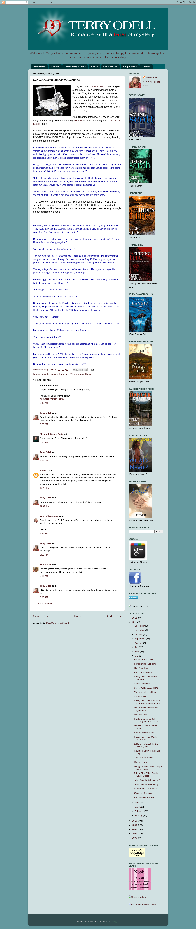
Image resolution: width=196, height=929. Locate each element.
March (138, 807)
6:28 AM (44, 442)
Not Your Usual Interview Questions (146, 708)
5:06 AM (44, 576)
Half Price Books (142, 668)
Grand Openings (142, 683)
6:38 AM (44, 460)
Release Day (140, 714)
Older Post (114, 616)
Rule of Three (140, 762)
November (140, 630)
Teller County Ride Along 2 (147, 780)
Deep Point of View (143, 793)
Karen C (44, 470)
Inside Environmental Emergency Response (146, 720)
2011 (134, 622)
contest (78, 120)
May (137, 656)
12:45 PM (44, 506)
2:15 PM (44, 533)
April (137, 802)
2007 (135, 833)
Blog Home (39, 66)
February (139, 811)
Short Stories (110, 66)
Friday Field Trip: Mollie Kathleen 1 (145, 677)
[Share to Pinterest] (86, 369)
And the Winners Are (144, 732)
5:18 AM (44, 403)
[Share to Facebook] (83, 369)
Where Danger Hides (80, 374)
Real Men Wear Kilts (144, 659)
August (138, 643)
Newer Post (41, 616)
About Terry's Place (75, 66)
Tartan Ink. (64, 374)
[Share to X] (80, 369)
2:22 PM (44, 555)
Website (55, 66)
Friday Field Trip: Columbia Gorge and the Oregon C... (148, 701)
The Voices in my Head (145, 692)
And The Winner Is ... (144, 672)
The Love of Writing (143, 757)
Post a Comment (45, 603)
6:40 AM (44, 597)
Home (78, 616)
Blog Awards (130, 66)
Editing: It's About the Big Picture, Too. (146, 745)
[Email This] (74, 369)
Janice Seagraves (49, 516)
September (140, 638)
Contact (146, 66)
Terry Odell (49, 369)
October (139, 634)
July (137, 647)
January (139, 815)
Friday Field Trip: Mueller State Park (146, 738)
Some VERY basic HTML (146, 688)
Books (94, 66)
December (140, 626)
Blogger (115, 921)
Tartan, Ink (97, 86)
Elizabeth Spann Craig (51, 434)
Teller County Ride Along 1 (147, 784)
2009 (135, 825)
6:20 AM (44, 424)
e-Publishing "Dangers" (145, 664)
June (137, 651)
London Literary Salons (145, 788)
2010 (135, 821)
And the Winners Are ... (145, 797)
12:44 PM (44, 488)
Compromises (141, 696)
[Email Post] (92, 369)
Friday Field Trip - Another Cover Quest (146, 774)
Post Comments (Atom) (57, 623)
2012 (135, 618)
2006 (135, 838)
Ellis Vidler (45, 564)
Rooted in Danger (49, 374)
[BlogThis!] (77, 369)
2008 (135, 829)
